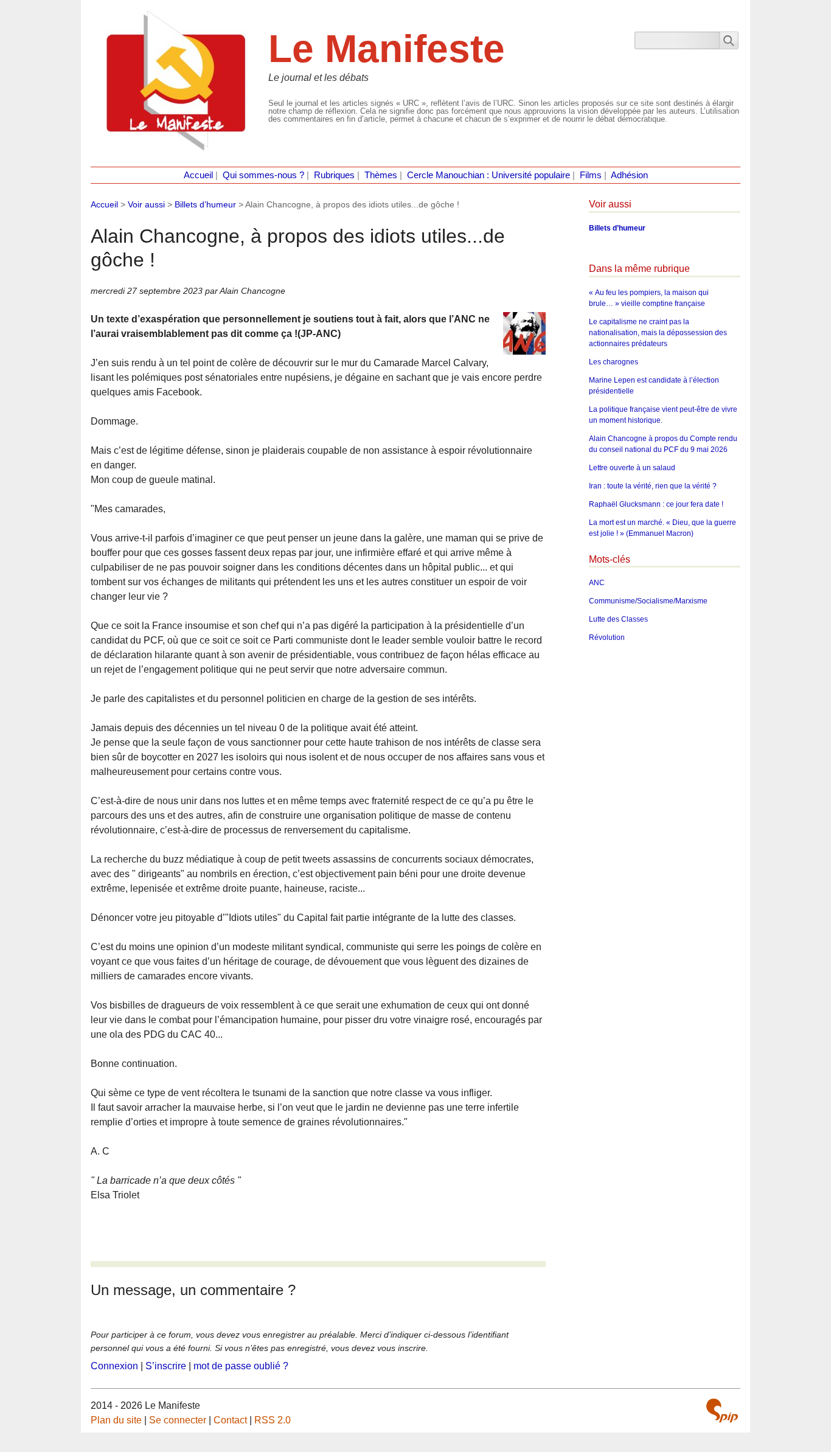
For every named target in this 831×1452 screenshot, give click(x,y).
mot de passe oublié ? (240, 1366)
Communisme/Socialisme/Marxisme (648, 601)
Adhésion (629, 175)
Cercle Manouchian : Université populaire (488, 175)
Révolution (607, 637)
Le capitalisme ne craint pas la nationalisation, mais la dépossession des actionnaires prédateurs (658, 333)
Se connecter (177, 1420)
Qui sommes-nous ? (263, 175)
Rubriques (334, 175)
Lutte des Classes (618, 619)
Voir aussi (146, 204)
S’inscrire (165, 1366)
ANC (597, 582)
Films (591, 175)
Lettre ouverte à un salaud (632, 468)
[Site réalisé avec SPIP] (722, 1410)
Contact (230, 1420)
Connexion (114, 1366)
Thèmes (380, 175)
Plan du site (116, 1420)
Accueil (198, 175)
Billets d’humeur (205, 204)
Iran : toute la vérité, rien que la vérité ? (653, 486)
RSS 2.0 (272, 1420)
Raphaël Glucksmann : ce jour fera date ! (656, 504)
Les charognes (613, 362)
